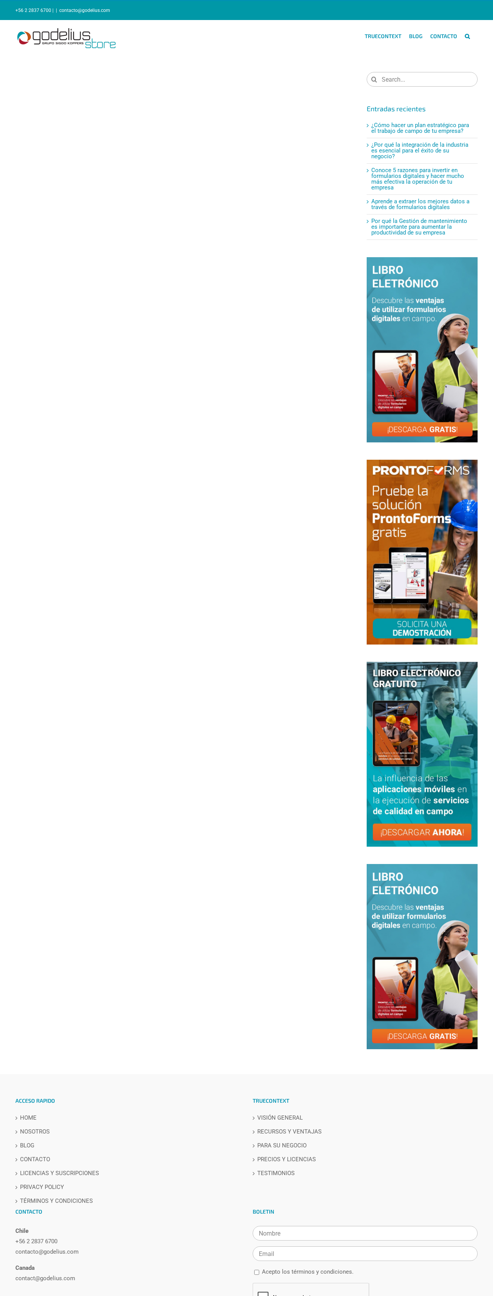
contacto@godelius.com (84, 10)
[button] (467, 36)
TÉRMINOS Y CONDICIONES (56, 1201)
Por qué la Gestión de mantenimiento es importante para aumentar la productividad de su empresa (419, 227)
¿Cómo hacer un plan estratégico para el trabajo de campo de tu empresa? (420, 128)
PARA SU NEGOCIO (282, 1146)
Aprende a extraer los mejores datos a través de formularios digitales (420, 204)
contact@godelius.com (45, 1278)
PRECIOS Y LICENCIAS (286, 1159)
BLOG (27, 1146)
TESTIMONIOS (276, 1173)
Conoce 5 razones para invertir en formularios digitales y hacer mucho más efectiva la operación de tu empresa (417, 179)
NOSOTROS (35, 1132)
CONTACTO (35, 1159)
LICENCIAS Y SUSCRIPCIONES (59, 1173)
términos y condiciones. (323, 1271)
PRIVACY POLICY (42, 1187)
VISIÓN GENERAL (280, 1118)
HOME (28, 1118)
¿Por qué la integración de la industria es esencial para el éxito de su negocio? (419, 150)
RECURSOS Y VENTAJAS (289, 1132)
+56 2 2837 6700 (36, 1241)
